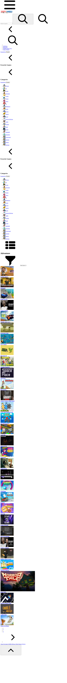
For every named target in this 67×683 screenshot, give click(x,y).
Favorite (7, 52)
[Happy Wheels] (6, 13)
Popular (2, 52)
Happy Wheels (6, 49)
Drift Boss (5, 46)
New (5, 52)
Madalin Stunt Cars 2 (7, 48)
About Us (3, 644)
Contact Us (7, 644)
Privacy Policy (15, 644)
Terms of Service (21, 644)
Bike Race (5, 47)
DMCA (10, 644)
